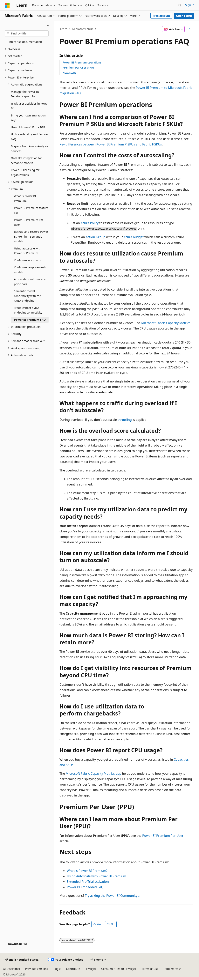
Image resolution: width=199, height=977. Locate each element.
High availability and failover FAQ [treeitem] (29, 136)
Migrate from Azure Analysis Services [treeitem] (29, 148)
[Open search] (180, 5)
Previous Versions (36, 969)
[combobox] (27, 33)
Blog (55, 969)
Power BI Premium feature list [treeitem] (31, 210)
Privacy (89, 969)
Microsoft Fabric (82, 29)
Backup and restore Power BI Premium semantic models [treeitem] (31, 236)
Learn (63, 29)
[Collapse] (48, 26)
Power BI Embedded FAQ (85, 887)
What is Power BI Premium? (87, 871)
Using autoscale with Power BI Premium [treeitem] (27, 251)
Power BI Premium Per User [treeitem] (28, 222)
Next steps (69, 72)
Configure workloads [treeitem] (27, 260)
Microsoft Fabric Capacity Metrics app (93, 773)
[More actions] (189, 29)
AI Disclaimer (11, 969)
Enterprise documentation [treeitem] (25, 42)
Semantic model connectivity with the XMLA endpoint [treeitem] (27, 295)
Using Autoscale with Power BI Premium (96, 876)
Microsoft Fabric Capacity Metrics (165, 323)
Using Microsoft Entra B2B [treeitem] (28, 127)
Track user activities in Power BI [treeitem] (30, 106)
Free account (161, 16)
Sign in (189, 5)
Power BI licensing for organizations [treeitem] (25, 172)
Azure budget (134, 237)
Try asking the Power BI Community (111, 895)
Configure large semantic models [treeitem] (30, 269)
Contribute (73, 969)
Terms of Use (149, 969)
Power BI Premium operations (82, 62)
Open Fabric (184, 16)
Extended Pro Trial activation (88, 881)
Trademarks (170, 969)
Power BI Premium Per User (162, 835)
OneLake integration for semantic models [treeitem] (26, 160)
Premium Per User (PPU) (78, 67)
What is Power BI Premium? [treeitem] (25, 198)
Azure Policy (90, 223)
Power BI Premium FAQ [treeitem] (30, 320)
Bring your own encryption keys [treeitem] (28, 118)
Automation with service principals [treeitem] (29, 281)
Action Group (95, 237)
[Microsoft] (7, 5)
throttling (125, 420)
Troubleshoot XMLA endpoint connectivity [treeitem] (28, 310)
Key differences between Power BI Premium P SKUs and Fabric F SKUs (110, 144)
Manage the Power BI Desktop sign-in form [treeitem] (25, 94)
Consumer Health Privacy (117, 969)
